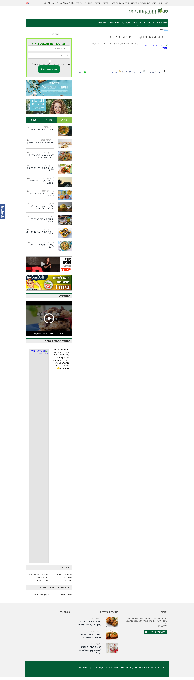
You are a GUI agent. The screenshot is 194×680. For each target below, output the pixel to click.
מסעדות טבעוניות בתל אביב (39, 574)
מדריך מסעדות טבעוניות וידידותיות (143, 3)
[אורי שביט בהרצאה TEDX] (49, 264)
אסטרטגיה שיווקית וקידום (108, 667)
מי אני (160, 3)
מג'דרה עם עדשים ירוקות (63, 574)
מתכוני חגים (126, 22)
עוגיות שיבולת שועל (42, 577)
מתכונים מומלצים (65, 594)
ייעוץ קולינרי (88, 3)
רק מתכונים (137, 22)
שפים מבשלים (162, 22)
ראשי (166, 3)
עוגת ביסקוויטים (66, 580)
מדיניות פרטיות (82, 667)
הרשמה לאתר (103, 22)
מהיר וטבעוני (149, 22)
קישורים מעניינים (43, 580)
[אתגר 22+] (49, 283)
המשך (80, 72)
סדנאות (105, 3)
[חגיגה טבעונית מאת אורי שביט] (49, 106)
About (43, 3)
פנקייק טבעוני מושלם (41, 594)
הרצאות (97, 3)
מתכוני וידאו (114, 22)
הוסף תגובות (113, 72)
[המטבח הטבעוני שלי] (49, 88)
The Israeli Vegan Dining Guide (61, 3)
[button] (27, 34)
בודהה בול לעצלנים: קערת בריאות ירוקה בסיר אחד (137, 37)
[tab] (64, 120)
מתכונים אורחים (66, 577)
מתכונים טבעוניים (140, 667)
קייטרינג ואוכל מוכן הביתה (119, 3)
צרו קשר (79, 3)
